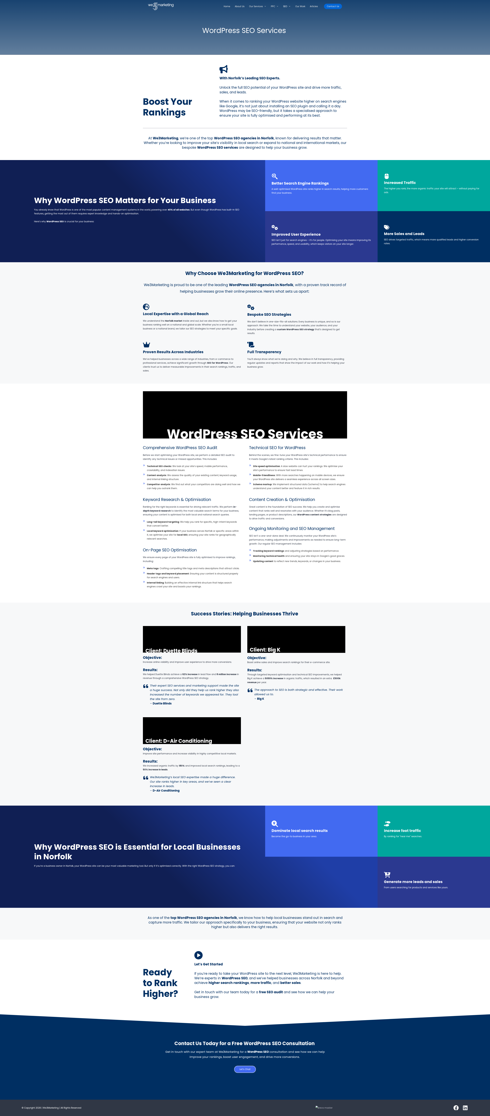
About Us (239, 6)
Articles (314, 6)
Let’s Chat (245, 1069)
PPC (273, 6)
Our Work (300, 6)
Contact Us (333, 6)
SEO (285, 6)
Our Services (256, 6)
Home (227, 6)
